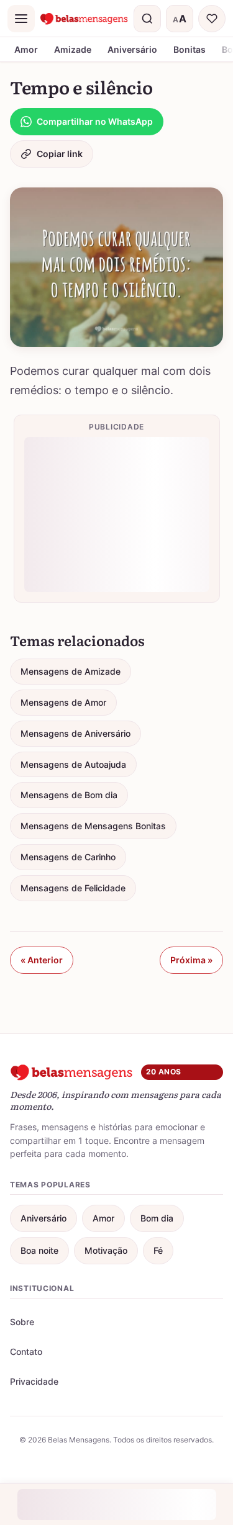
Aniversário (132, 49)
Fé (158, 1250)
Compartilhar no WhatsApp (95, 121)
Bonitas (189, 49)
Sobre (22, 1321)
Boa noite (39, 1250)
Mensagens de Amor (63, 702)
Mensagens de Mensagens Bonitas (93, 826)
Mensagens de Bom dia (69, 794)
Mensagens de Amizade (71, 671)
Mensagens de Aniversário (75, 733)
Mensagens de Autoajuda (73, 764)
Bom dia (156, 1218)
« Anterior (42, 960)
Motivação (106, 1250)
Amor (26, 49)
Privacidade (34, 1381)
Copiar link (60, 153)
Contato (26, 1351)
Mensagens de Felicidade (73, 888)
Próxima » (191, 960)
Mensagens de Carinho (68, 857)
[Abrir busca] (147, 18)
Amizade (72, 49)
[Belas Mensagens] (84, 19)
